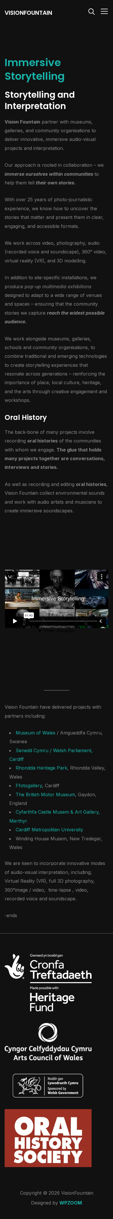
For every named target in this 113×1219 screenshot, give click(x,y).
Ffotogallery (29, 785)
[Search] (91, 11)
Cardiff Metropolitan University (49, 829)
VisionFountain (28, 13)
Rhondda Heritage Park (41, 768)
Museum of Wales (36, 733)
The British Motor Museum (45, 794)
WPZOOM (70, 1203)
